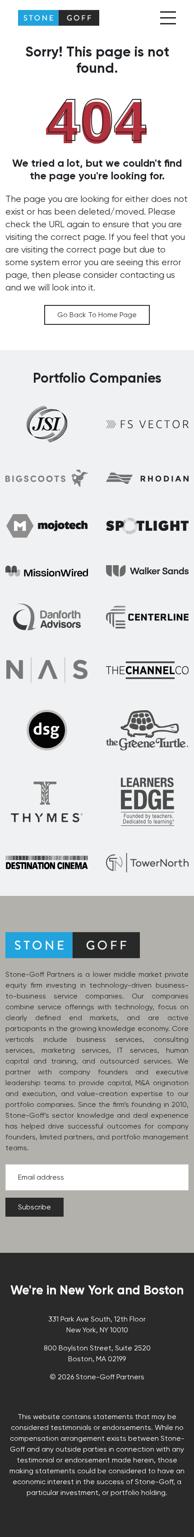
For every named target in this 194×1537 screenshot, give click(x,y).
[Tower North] (147, 862)
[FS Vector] (147, 423)
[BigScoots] (46, 478)
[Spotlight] (147, 526)
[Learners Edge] (147, 801)
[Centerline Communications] (147, 617)
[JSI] (47, 424)
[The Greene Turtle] (147, 730)
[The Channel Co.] (147, 670)
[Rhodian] (147, 478)
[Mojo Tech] (47, 526)
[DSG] (47, 730)
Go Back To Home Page (97, 314)
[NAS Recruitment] (47, 670)
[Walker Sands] (147, 570)
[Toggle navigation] (168, 17)
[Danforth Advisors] (47, 617)
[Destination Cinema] (46, 862)
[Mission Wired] (46, 570)
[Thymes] (47, 802)
